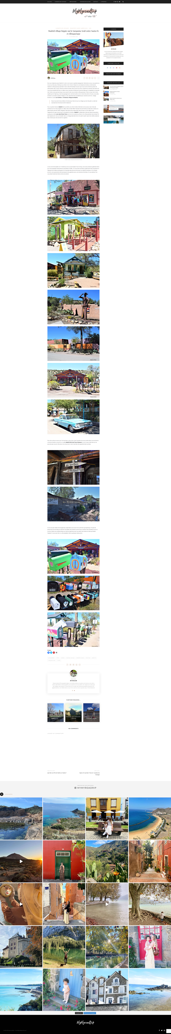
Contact (95, 1)
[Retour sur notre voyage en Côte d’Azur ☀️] (64, 904)
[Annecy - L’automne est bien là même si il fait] (107, 947)
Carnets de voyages (62, 28)
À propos (103, 1)
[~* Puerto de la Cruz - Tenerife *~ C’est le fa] (64, 861)
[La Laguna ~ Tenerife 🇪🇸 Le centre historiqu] (107, 818)
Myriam (53, 78)
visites (58, 660)
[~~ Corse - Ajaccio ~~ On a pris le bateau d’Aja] (64, 818)
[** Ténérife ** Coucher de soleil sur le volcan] (21, 861)
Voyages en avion (85, 1)
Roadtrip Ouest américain (79, 28)
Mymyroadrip (87, 788)
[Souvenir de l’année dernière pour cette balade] (64, 947)
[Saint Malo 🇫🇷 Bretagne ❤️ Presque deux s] (107, 990)
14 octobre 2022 (73, 36)
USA (90, 28)
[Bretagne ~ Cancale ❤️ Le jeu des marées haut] (21, 990)
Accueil (49, 1)
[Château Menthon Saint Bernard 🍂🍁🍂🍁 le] (21, 947)
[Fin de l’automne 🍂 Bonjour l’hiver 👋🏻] (107, 904)
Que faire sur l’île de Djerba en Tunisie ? (57, 773)
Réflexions (73, 1)
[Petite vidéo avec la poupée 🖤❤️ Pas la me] (64, 990)
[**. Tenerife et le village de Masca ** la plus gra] (107, 861)
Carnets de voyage (60, 1)
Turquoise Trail (51, 660)
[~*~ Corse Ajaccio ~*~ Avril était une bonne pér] (21, 818)
